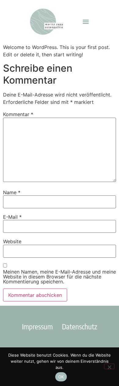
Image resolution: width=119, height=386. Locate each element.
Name (11, 192)
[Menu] (85, 21)
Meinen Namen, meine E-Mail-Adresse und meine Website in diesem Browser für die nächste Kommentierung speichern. (59, 276)
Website (12, 241)
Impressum (37, 326)
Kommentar (18, 114)
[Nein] (109, 366)
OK (61, 376)
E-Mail (12, 216)
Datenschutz (79, 326)
